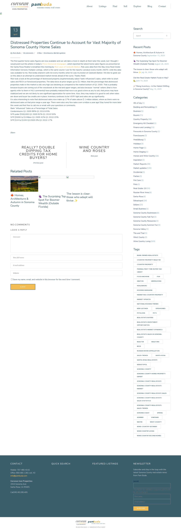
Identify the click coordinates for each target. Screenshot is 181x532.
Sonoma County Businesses (144, 213)
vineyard (155, 417)
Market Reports (140, 164)
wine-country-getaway (147, 426)
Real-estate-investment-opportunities (147, 323)
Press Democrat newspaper (54, 64)
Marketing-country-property (150, 295)
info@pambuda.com (18, 476)
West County (138, 237)
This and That (139, 233)
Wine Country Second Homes (149, 435)
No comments (28, 53)
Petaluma (141, 313)
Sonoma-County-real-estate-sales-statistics (149, 399)
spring (160, 413)
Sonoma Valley (139, 229)
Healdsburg (138, 139)
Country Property (140, 119)
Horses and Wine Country (144, 156)
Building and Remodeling (143, 107)
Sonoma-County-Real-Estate (149, 381)
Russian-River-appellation (148, 351)
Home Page (138, 148)
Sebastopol (138, 200)
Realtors (155, 342)
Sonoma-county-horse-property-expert (151, 375)
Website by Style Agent (97, 527)
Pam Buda (17, 53)
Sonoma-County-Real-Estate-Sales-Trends (149, 406)
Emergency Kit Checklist (143, 123)
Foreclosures (48, 53)
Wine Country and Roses (94, 149)
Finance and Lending (142, 127)
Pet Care (137, 180)
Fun (158, 276)
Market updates (59, 53)
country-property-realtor (149, 260)
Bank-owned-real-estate (147, 255)
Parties (136, 176)
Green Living (156, 281)
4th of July (137, 103)
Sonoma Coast (143, 413)
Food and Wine (143, 276)
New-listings (142, 308)
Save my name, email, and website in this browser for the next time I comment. (46, 279)
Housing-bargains (144, 290)
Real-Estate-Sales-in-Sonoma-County (149, 335)
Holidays (137, 143)
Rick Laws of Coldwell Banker (67, 67)
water (139, 422)
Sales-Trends (142, 355)
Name (136, 481)
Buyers (136, 115)
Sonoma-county (144, 369)
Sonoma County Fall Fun (143, 217)
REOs (139, 346)
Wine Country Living (141, 241)
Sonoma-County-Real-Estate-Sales (151, 393)
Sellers (136, 204)
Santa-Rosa (138, 196)
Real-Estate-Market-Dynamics (149, 330)
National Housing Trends (147, 304)
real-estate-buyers (145, 317)
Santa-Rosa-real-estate (147, 360)
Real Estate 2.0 (139, 188)
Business (137, 111)
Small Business (139, 209)
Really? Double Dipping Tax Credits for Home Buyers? (38, 152)
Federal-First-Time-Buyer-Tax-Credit (149, 270)
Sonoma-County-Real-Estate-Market (149, 387)
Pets (135, 184)
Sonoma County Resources (144, 221)
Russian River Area (141, 192)
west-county (156, 422)
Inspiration (137, 160)
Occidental (137, 172)
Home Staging (139, 152)
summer (140, 417)
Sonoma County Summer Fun (145, 225)
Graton (140, 281)
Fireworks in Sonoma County (145, 131)
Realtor (140, 342)
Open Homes (160, 308)
